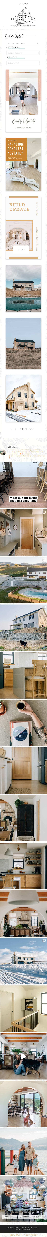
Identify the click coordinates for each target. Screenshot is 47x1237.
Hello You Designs (23, 1230)
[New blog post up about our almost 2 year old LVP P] (23, 675)
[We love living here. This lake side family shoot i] (23, 1151)
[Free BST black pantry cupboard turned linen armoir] (23, 1008)
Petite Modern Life (23, 17)
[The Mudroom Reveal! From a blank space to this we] (23, 532)
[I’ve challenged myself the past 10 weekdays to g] (23, 723)
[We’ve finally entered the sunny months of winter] (23, 961)
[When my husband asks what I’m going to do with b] (23, 1056)
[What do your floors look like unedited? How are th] (23, 485)
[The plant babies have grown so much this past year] (23, 913)
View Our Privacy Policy (24, 1234)
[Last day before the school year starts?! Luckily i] (23, 1104)
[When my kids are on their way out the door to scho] (23, 818)
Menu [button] (25, 4)
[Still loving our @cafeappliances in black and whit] (23, 770)
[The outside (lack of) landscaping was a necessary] (23, 580)
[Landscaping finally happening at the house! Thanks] (23, 628)
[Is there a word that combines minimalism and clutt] (23, 866)
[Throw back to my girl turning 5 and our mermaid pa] (23, 1199)
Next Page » (28, 429)
